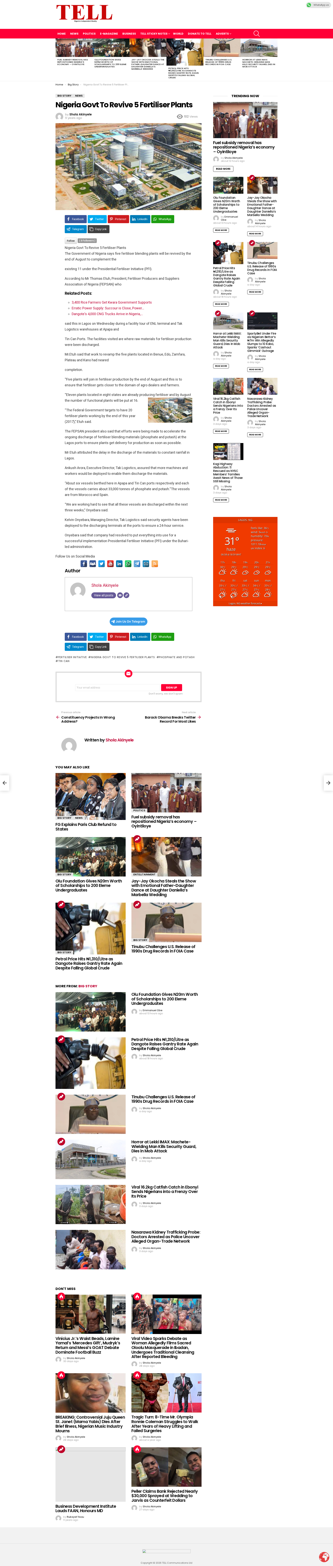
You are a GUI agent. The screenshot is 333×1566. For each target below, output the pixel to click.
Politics (89, 34)
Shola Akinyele (105, 585)
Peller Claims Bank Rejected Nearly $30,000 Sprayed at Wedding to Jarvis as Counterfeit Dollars (164, 1495)
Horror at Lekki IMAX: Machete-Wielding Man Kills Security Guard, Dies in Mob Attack (258, 63)
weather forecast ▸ (245, 603)
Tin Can (64, 661)
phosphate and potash (176, 657)
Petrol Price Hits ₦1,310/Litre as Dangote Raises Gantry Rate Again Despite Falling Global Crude (183, 73)
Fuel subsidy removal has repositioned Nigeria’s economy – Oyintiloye (72, 62)
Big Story (64, 818)
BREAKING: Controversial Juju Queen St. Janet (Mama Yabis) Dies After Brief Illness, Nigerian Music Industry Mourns (90, 1424)
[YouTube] (110, 563)
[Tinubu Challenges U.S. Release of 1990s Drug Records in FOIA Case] (222, 47)
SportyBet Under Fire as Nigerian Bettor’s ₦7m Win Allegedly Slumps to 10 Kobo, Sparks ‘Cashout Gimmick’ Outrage (261, 342)
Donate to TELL (199, 34)
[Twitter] (101, 563)
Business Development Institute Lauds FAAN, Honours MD (86, 1508)
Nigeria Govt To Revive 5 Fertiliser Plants (123, 657)
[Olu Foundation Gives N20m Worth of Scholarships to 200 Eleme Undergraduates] (111, 47)
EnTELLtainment (144, 874)
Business (129, 34)
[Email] (145, 563)
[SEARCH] (257, 33)
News (74, 34)
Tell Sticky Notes (153, 34)
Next (276, 59)
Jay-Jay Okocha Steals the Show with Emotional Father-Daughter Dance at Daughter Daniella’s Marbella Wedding (147, 64)
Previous (57, 59)
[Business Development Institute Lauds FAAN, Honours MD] (91, 1474)
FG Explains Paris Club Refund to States (86, 827)
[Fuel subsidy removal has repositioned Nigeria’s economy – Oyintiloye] (74, 47)
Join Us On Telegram (130, 621)
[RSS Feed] (154, 563)
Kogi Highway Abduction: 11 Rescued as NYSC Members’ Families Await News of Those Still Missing (228, 472)
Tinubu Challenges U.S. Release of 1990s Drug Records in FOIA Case (218, 62)
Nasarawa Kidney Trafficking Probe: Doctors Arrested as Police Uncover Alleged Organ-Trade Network (165, 1236)
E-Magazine (109, 34)
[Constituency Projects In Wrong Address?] (4, 783)
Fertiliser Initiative (72, 657)
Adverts (222, 34)
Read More (223, 168)
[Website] (126, 595)
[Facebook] (83, 563)
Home (61, 34)
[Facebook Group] (92, 563)
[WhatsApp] (128, 563)
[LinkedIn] (119, 563)
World (178, 34)
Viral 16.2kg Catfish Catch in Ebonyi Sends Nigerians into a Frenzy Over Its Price (164, 1191)
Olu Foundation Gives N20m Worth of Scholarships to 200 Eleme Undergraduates (110, 63)
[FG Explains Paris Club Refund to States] (91, 796)
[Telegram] (137, 563)
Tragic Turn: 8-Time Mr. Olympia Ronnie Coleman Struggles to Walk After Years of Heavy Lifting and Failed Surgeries (164, 1423)
